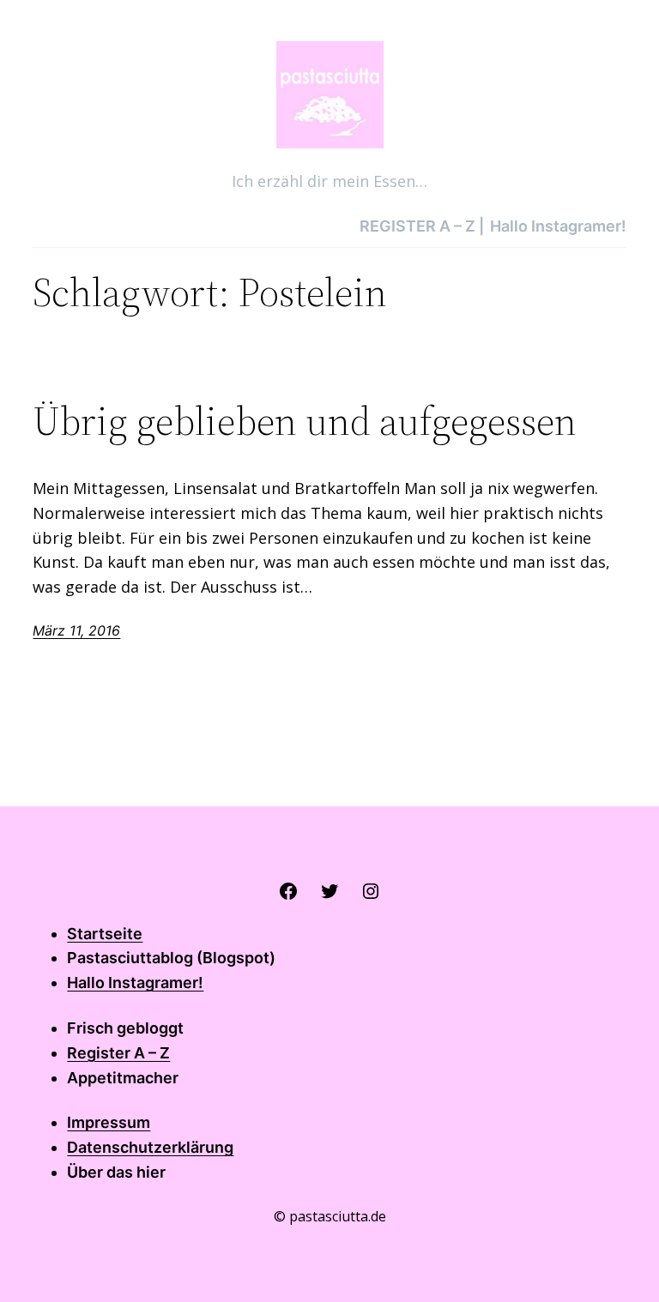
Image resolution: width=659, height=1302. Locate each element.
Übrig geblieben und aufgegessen (305, 420)
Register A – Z (118, 1053)
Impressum (108, 1122)
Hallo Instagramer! (135, 982)
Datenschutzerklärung (150, 1147)
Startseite (104, 934)
